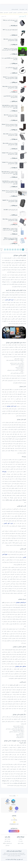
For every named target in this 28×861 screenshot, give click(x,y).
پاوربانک (4, 472)
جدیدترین (25, 12)
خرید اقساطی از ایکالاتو (7, 843)
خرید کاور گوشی (8, 523)
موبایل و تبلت (21, 9)
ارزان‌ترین (15, 12)
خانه (26, 9)
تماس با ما (21, 841)
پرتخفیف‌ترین (20, 12)
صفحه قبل (26, 249)
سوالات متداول (20, 843)
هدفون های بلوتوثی (20, 666)
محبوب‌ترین (6, 12)
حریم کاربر (7, 845)
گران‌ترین (10, 12)
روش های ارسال (7, 841)
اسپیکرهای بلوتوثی (21, 602)
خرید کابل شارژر (9, 300)
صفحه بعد (1, 249)
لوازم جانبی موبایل (15, 9)
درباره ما (20, 839)
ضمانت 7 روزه (7, 839)
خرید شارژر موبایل (11, 406)
